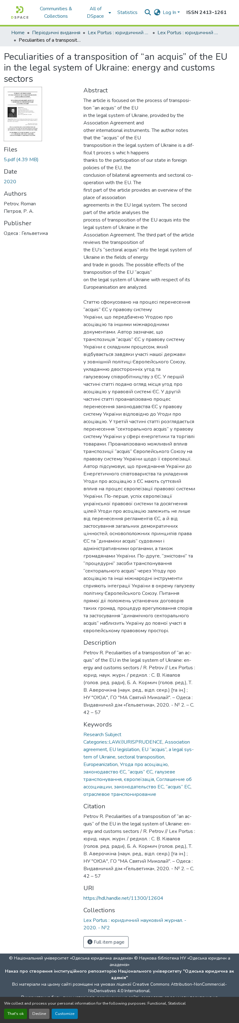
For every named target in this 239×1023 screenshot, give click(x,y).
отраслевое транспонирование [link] (119, 794)
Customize (64, 1013)
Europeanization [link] (100, 764)
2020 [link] (10, 181)
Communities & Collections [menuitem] (56, 12)
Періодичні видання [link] (56, 32)
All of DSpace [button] (95, 12)
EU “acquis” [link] (154, 749)
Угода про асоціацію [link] (144, 764)
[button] (19, 12)
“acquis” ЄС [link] (140, 771)
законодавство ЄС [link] (104, 771)
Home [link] (18, 32)
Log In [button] (170, 12)
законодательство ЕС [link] (139, 786)
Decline (39, 1013)
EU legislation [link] (124, 749)
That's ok (15, 1013)
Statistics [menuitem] (127, 12)
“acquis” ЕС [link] (178, 786)
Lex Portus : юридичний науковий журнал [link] (119, 32)
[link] (40, 159)
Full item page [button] (108, 942)
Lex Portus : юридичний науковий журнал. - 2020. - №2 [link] (188, 32)
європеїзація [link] (139, 779)
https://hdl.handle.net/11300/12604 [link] (123, 898)
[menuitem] (97, 12)
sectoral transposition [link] (141, 757)
